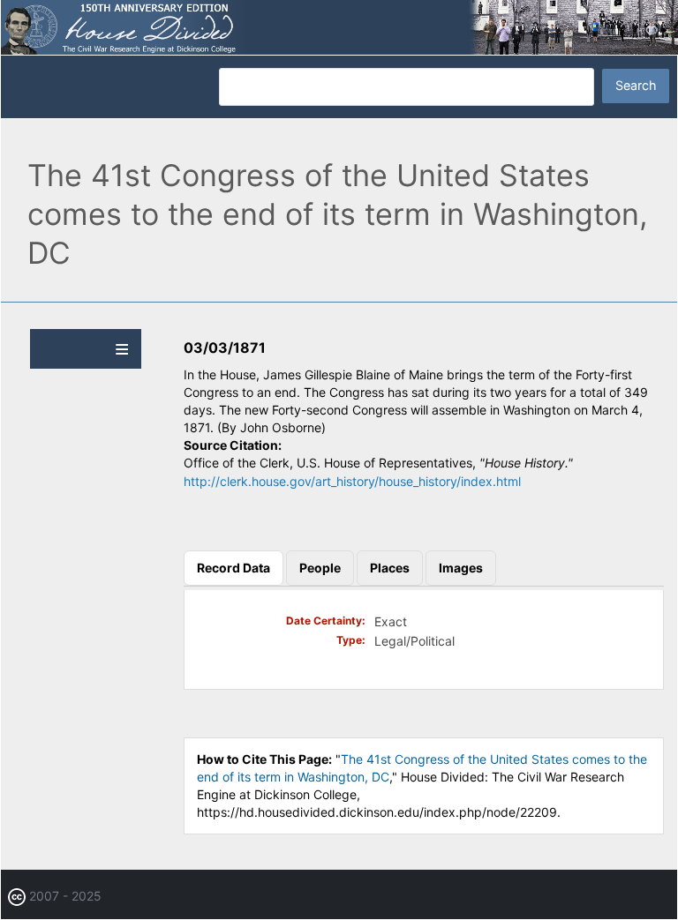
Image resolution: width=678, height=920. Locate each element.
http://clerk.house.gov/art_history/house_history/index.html (352, 481)
